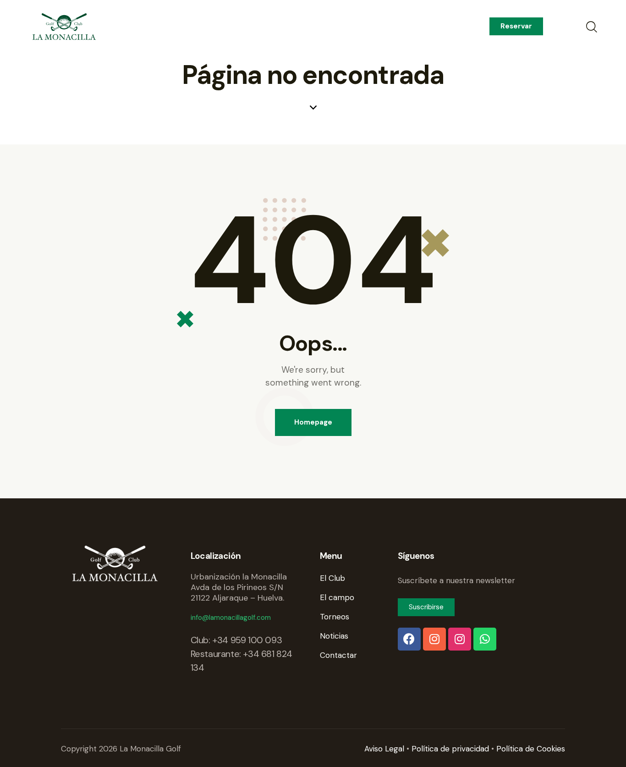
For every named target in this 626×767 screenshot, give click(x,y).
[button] (516, 26)
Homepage (313, 422)
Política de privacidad (450, 749)
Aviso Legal (384, 749)
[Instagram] (434, 639)
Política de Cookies (530, 749)
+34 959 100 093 (247, 640)
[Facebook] (409, 639)
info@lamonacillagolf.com (231, 617)
